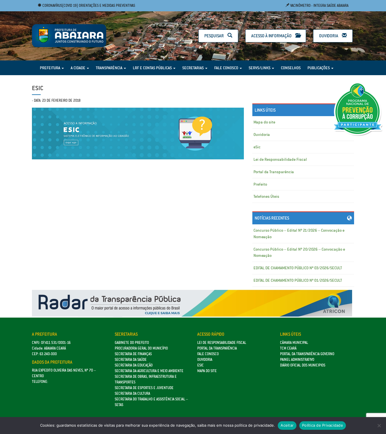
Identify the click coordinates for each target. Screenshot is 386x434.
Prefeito (260, 184)
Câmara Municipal (294, 342)
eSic (257, 146)
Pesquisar (214, 35)
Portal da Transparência (273, 171)
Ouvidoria (329, 35)
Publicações (319, 67)
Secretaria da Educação (134, 365)
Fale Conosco (226, 67)
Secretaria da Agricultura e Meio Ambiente (149, 371)
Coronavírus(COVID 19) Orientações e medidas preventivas (88, 5)
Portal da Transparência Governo (307, 354)
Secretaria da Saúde (131, 359)
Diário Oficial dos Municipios (302, 365)
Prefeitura (50, 67)
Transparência (109, 67)
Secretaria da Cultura (132, 393)
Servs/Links (260, 67)
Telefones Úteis (266, 196)
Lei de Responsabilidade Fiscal (280, 159)
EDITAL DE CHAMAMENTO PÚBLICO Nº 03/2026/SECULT (297, 267)
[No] (379, 425)
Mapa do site (264, 122)
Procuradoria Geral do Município (141, 348)
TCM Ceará (288, 348)
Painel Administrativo (297, 359)
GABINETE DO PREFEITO (132, 342)
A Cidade (78, 67)
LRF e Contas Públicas (153, 67)
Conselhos (291, 67)
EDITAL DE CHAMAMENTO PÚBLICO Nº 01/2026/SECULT (297, 280)
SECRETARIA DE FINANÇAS (133, 354)
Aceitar (287, 425)
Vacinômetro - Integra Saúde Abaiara (318, 5)
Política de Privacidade (322, 425)
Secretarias (193, 67)
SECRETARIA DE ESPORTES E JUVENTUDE (144, 388)
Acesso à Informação (271, 35)
